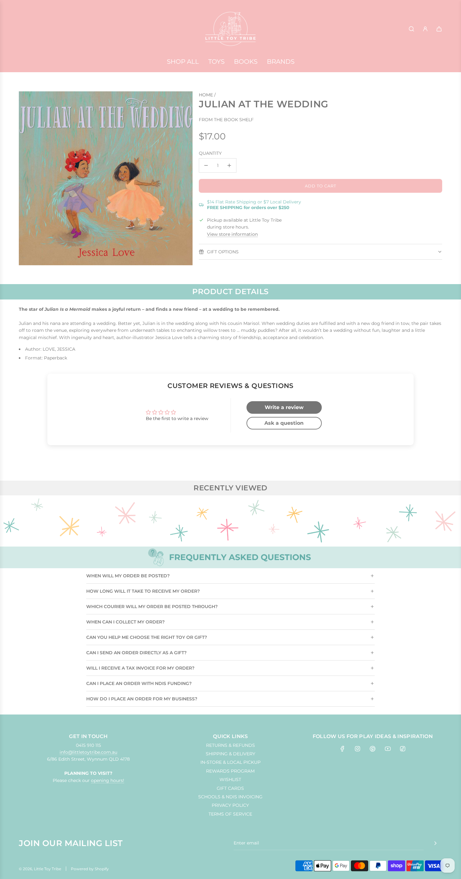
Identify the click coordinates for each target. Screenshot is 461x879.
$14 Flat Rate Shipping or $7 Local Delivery (254, 204)
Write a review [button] (284, 407)
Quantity (210, 153)
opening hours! (107, 780)
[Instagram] (357, 749)
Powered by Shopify (90, 868)
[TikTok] (403, 749)
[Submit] (435, 843)
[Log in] (425, 29)
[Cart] (439, 29)
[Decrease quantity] (206, 165)
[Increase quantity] (229, 165)
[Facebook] (342, 749)
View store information (232, 234)
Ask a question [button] (284, 423)
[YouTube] (388, 749)
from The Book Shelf (226, 119)
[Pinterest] (372, 749)
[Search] (411, 29)
